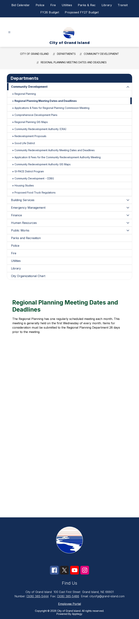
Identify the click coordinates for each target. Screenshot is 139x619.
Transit (123, 5)
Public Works (20, 230)
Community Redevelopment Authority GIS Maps (42, 164)
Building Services (22, 200)
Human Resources (24, 223)
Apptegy (77, 613)
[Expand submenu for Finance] (128, 215)
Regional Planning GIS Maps (31, 122)
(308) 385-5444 (37, 596)
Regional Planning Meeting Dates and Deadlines (74, 62)
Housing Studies (24, 185)
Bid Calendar (20, 5)
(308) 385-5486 (68, 596)
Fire (53, 5)
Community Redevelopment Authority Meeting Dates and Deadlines (54, 150)
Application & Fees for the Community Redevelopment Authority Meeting (57, 157)
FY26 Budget (49, 12)
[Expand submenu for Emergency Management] (128, 207)
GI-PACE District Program (29, 171)
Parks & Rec (87, 5)
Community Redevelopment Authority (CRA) (40, 129)
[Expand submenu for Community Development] (128, 87)
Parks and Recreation (26, 238)
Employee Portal (69, 604)
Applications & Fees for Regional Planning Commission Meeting (51, 107)
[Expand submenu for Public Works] (128, 230)
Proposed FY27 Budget (82, 12)
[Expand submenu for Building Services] (128, 200)
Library (107, 5)
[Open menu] (9, 32)
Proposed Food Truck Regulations (35, 192)
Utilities (67, 5)
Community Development (101, 53)
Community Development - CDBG (34, 178)
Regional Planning (25, 93)
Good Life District (24, 143)
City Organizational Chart (28, 276)
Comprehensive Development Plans (35, 114)
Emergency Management (28, 207)
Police (40, 5)
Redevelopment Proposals (30, 136)
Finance (16, 215)
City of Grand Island (34, 53)
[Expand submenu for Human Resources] (128, 222)
